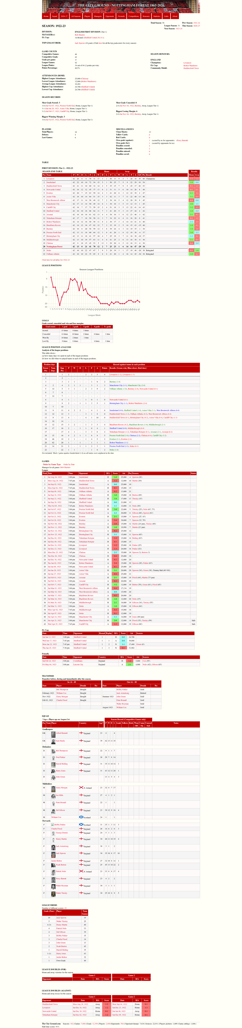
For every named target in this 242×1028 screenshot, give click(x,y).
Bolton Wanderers (88, 81)
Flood (134, 577)
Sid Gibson (60, 810)
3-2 (191, 207)
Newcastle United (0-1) (149, 388)
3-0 (191, 232)
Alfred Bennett (61, 733)
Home (46, 16)
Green (145, 570)
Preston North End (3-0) (119, 435)
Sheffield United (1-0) (132, 410)
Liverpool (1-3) (129, 374)
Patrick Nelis (61, 871)
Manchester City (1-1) (118, 385)
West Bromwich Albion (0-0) (168, 410)
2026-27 (64, 16)
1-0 (191, 182)
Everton (50, 193)
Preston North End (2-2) (119, 446)
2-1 (191, 193)
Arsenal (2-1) (155, 431)
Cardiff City (64, 111)
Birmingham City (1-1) (119, 403)
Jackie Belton (56, 860)
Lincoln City (78, 664)
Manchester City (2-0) (136, 385)
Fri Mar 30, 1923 (54, 602)
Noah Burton (61, 864)
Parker (134, 545)
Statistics (156, 16)
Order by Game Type (52, 464)
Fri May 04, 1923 (49, 664)
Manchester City (53, 203)
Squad (54, 16)
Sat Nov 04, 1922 (127, 105)
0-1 (191, 185)
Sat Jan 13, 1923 (48, 637)
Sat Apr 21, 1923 (54, 620)
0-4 (197, 196)
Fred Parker (60, 757)
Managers (98, 16)
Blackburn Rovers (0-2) (119, 424)
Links (166, 16)
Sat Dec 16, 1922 (54, 545)
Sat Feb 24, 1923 (49, 660)
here (100, 43)
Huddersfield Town (191, 68)
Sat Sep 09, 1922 (54, 491)
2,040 (108, 1023)
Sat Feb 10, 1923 (54, 581)
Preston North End (67, 105)
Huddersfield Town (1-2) (119, 413)
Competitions (134, 16)
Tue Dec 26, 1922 (55, 556)
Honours (146, 16)
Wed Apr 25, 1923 (55, 624)
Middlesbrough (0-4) (136, 428)
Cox (144, 660)
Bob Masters (80, 34)
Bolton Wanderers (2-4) (138, 403)
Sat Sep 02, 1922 (54, 484)
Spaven (135, 477)
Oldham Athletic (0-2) (139, 413)
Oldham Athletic (53, 254)
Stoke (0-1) (134, 446)
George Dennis (62, 832)
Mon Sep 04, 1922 (55, 487)
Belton (134, 584)
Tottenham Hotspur (54, 218)
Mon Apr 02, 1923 (55, 609)
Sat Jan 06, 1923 (54, 566)
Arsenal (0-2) (167, 431)
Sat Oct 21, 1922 (54, 516)
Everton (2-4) (126, 439)
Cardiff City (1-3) (170, 417)
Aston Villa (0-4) (156, 417)
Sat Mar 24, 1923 (55, 598)
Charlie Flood (61, 700)
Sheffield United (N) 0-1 (93, 37)
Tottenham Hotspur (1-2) (119, 431)
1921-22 (196, 22)
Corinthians (77, 660)
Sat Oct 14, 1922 (54, 512)
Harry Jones (61, 770)
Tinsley (135, 498)
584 (122, 1023)
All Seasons (76, 16)
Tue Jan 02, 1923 (54, 563)
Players (87, 16)
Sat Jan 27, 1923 (54, 573)
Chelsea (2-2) (135, 435)
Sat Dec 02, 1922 (54, 538)
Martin (135, 480)
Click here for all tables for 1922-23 (56, 259)
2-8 (197, 228)
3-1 (191, 196)
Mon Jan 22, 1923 (49, 644)
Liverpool (187, 62)
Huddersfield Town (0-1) (119, 417)
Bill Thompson (62, 689)
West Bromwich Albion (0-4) (159, 413)
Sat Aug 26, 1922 (55, 477)
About (174, 16)
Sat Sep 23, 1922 (54, 498)
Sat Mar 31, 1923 (55, 606)
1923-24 (179, 28)
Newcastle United (53, 189)
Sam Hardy (60, 740)
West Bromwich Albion (56, 200)
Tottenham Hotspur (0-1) (139, 431)
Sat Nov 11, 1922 (55, 527)
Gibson (135, 512)
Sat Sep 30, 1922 (54, 502)
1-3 (191, 178)
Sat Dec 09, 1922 (54, 541)
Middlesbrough (53, 239)
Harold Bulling (62, 763)
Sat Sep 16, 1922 (54, 495)
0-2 (197, 214)
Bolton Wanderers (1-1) (119, 442)
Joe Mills (59, 795)
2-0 (191, 203)
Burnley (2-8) (133, 388)
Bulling (135, 538)
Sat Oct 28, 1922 (54, 520)
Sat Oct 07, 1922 (52, 105)
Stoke (49, 250)
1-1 (197, 203)
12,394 (95, 1023)
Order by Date (69, 464)
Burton (135, 495)
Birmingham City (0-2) (139, 417)
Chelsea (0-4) (146, 435)
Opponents (110, 16)
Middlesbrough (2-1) (157, 424)
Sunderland (51, 182)
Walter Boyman (123, 703)
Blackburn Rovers (54, 225)
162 (71, 1023)
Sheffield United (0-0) (118, 428)
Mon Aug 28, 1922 (55, 480)
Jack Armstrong (123, 693)
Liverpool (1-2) (116, 374)
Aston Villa (64, 108)
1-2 (197, 178)
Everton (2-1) (115, 439)
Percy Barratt (182, 140)
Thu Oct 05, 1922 (55, 505)
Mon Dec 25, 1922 (55, 552)
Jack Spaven (80, 43)
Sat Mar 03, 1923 (55, 588)
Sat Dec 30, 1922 (54, 559)
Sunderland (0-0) (116, 410)
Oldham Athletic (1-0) (118, 388)
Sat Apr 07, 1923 (54, 613)
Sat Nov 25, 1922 (55, 534)
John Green (121, 696)
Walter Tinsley (61, 893)
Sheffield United (87, 86)
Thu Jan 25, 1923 (49, 647)
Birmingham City (53, 236)
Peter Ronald (122, 700)
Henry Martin (61, 838)
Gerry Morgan (62, 696)
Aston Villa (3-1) (149, 410)
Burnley (138, 105)
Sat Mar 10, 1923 (55, 591)
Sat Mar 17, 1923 (55, 595)
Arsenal (50, 214)
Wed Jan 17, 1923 (49, 640)
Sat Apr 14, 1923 (54, 616)
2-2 (197, 232)
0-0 (197, 182)
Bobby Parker (122, 689)
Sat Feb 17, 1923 (52, 111)
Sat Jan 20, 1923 (52, 108)
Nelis (134, 505)
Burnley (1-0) (115, 381)
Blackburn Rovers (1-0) (138, 424)
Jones (134, 616)
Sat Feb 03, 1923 (54, 577)
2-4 (197, 193)
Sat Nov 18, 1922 (55, 530)
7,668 (83, 1023)
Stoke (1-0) (114, 449)
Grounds (121, 16)
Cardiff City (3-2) (159, 435)
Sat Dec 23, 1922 (54, 548)
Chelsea (84, 78)
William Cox (61, 693)
